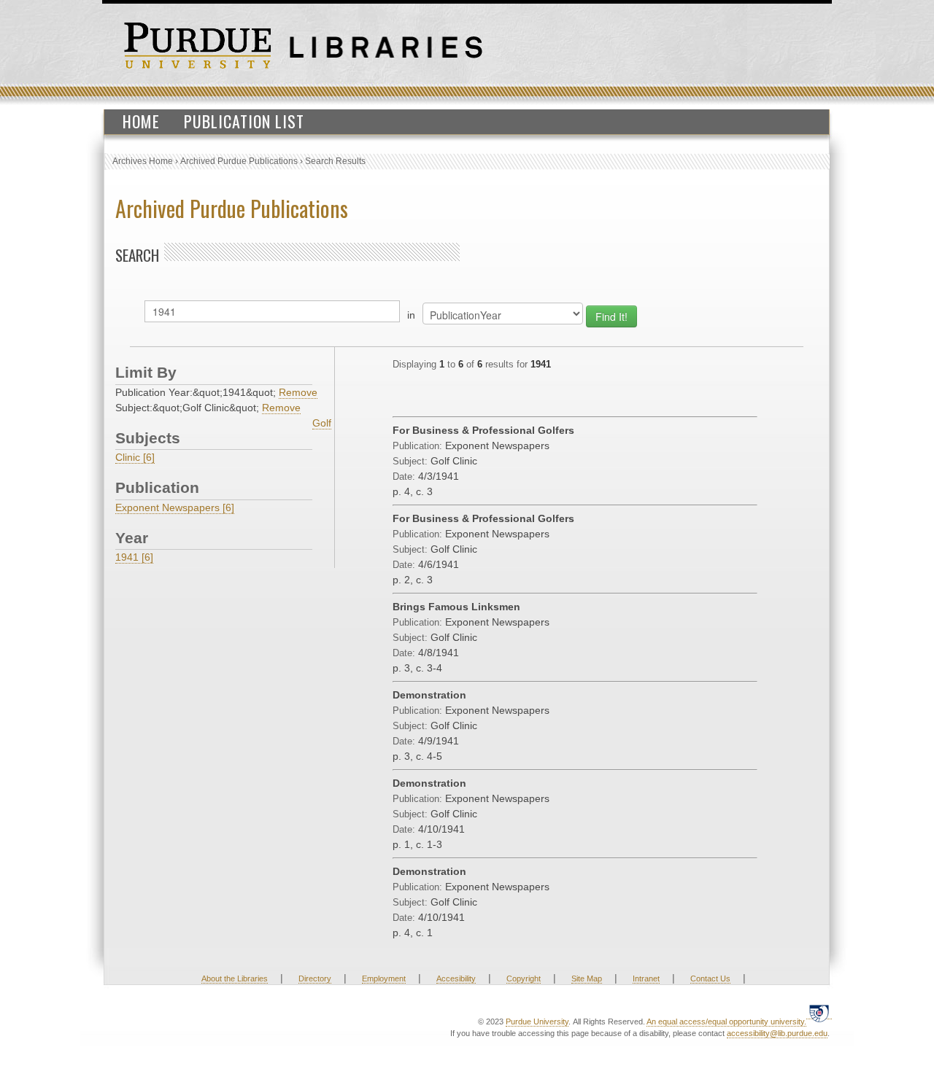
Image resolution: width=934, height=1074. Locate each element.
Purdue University (537, 1021)
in (411, 315)
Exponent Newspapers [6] (174, 507)
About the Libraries (234, 978)
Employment (384, 978)
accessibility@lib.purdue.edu (777, 1033)
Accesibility (456, 978)
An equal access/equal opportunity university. (726, 1021)
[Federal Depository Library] (819, 1013)
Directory (314, 978)
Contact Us (710, 978)
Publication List (244, 121)
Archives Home (142, 161)
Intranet (646, 978)
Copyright (523, 978)
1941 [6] (134, 557)
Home (141, 121)
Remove (298, 392)
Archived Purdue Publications (239, 161)
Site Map (586, 978)
